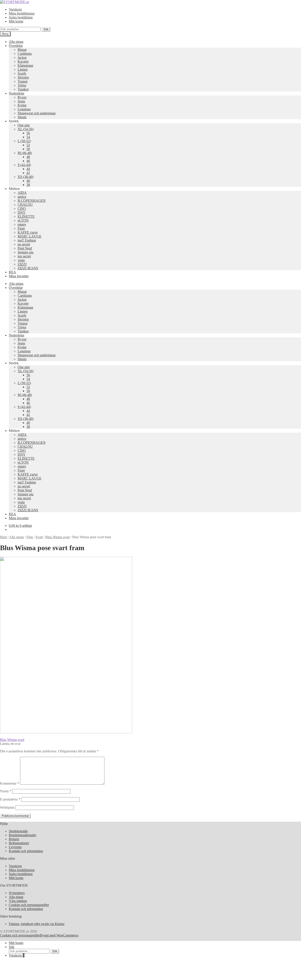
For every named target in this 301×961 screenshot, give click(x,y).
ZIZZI (22, 264)
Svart (39, 537)
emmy (22, 224)
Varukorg (15, 9)
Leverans (15, 847)
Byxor (22, 97)
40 (28, 181)
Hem (3, 537)
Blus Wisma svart (57, 537)
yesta (21, 260)
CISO (22, 208)
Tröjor (22, 85)
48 (28, 157)
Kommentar (9, 783)
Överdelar (16, 45)
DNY (22, 212)
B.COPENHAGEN (32, 200)
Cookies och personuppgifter (29, 905)
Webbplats (7, 807)
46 (28, 161)
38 (28, 185)
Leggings (24, 109)
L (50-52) (24, 141)
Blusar (22, 49)
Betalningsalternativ (22, 835)
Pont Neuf (25, 248)
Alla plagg (16, 41)
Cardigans (25, 53)
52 (28, 145)
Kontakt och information (26, 851)
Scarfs (22, 73)
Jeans (21, 101)
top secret (24, 256)
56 (28, 133)
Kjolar (22, 105)
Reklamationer (19, 843)
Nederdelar (16, 93)
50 (28, 149)
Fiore (21, 228)
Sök (45, 29)
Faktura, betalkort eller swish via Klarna (36, 924)
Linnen (23, 69)
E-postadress (10, 799)
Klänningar (25, 65)
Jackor (22, 57)
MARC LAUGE (29, 236)
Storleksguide (18, 831)
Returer (14, 839)
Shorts (22, 117)
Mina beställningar (22, 13)
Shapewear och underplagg (37, 113)
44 (28, 169)
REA (12, 272)
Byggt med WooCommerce (59, 935)
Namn (5, 791)
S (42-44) (24, 165)
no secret (24, 244)
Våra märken (18, 901)
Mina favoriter (19, 276)
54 (28, 137)
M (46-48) (25, 153)
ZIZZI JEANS (28, 268)
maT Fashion (27, 240)
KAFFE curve (28, 232)
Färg (29, 537)
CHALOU (25, 204)
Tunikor (23, 89)
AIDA (22, 192)
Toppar (23, 81)
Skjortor (23, 77)
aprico (22, 196)
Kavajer (23, 61)
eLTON (23, 220)
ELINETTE (26, 216)
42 (28, 173)
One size (24, 125)
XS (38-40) (25, 177)
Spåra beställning (21, 17)
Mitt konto (16, 21)
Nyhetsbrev (17, 893)
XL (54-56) (25, 129)
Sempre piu (25, 252)
